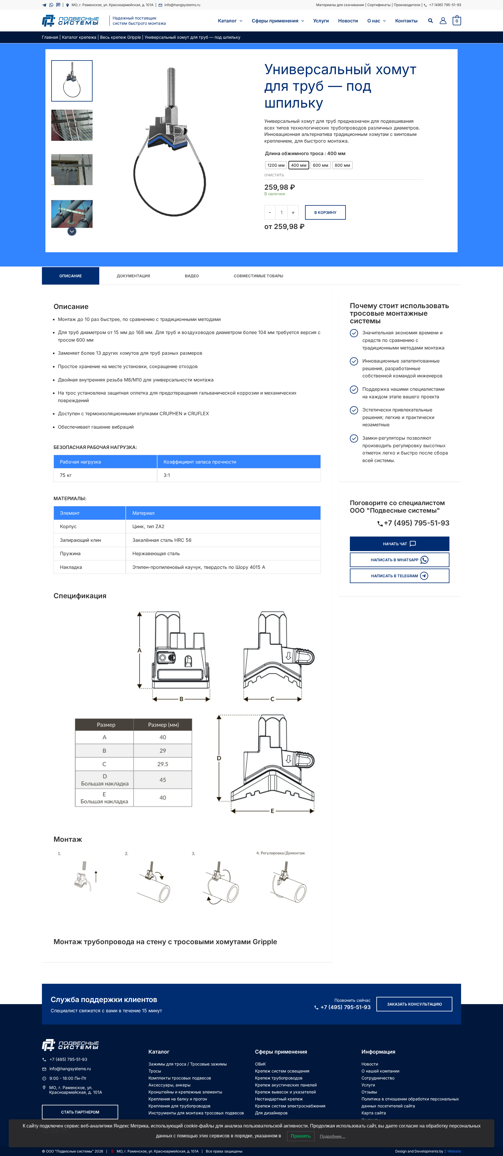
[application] (239, 20)
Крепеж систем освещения (282, 1070)
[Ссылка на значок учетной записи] (443, 20)
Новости (370, 1063)
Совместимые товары (258, 276)
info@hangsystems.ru (182, 5)
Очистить (274, 175)
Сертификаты (379, 5)
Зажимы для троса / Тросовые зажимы (187, 1063)
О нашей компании (380, 1070)
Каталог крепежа (79, 37)
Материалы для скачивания (340, 5)
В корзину (325, 212)
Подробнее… (333, 1136)
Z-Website (452, 1151)
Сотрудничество (378, 1077)
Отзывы (369, 1091)
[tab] (70, 276)
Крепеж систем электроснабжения (290, 1105)
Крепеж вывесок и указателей (285, 1091)
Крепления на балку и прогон (177, 1098)
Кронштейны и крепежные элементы (185, 1091)
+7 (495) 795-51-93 (445, 5)
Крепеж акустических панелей (286, 1084)
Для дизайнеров (271, 1112)
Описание (70, 276)
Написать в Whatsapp (394, 559)
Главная (50, 37)
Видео (192, 276)
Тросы (154, 1070)
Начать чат (395, 543)
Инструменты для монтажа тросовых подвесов (196, 1112)
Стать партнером (80, 1112)
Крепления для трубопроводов (179, 1105)
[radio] (276, 165)
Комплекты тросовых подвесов (179, 1077)
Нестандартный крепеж (279, 1098)
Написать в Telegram (394, 575)
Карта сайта (374, 1112)
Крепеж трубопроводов (278, 1077)
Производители (407, 5)
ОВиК (260, 1063)
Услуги (368, 1084)
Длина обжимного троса (294, 153)
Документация (133, 276)
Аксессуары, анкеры (169, 1084)
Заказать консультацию (414, 1004)
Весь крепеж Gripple (120, 37)
